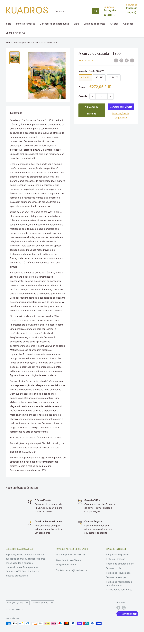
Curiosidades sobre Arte (119, 589)
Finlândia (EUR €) (40, 602)
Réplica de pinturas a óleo (120, 563)
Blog (76, 23)
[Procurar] (95, 11)
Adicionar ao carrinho (92, 110)
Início (8, 23)
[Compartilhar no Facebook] (116, 60)
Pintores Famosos (115, 559)
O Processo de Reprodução (54, 23)
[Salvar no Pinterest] (121, 60)
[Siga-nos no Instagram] (124, 608)
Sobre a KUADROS (15, 32)
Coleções (128, 23)
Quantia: (83, 96)
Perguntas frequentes (117, 554)
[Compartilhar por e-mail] (132, 60)
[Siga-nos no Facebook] (118, 608)
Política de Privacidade (118, 572)
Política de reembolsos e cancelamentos (119, 583)
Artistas (114, 23)
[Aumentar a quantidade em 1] (110, 96)
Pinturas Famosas (25, 23)
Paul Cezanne (85, 60)
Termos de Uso (114, 568)
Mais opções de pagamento (120, 115)
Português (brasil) (15, 602)
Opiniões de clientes (94, 23)
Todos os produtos (21, 42)
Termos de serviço (116, 577)
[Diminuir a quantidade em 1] (92, 96)
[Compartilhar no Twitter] (127, 60)
